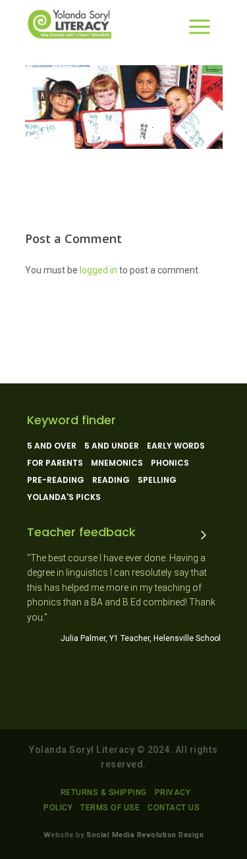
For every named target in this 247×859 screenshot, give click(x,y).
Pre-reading (55, 480)
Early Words (176, 446)
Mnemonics (117, 463)
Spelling (157, 480)
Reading (111, 480)
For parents (55, 463)
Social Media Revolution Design (145, 835)
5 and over (51, 446)
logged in (98, 270)
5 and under (111, 446)
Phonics (170, 463)
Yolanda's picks (64, 497)
